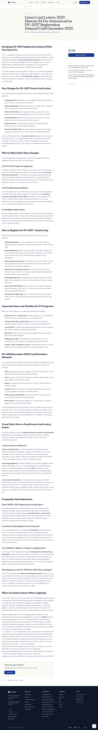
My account (11, 719)
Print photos (51, 2)
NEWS (26, 13)
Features (27, 697)
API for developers (30, 707)
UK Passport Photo (47, 697)
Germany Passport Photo (48, 709)
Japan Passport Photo (47, 711)
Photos (31, 2)
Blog (60, 702)
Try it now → (9, 672)
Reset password (12, 716)
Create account (13, 714)
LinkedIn (21, 680)
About (58, 2)
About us (61, 694)
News (30, 6)
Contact (61, 707)
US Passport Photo (47, 694)
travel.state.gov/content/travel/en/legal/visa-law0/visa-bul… (44, 32)
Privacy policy (79, 697)
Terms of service (80, 694)
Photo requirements (30, 699)
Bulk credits (28, 704)
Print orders (28, 709)
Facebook (9, 680)
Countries (43, 2)
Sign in (75, 2)
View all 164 (45, 716)
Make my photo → (81, 55)
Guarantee (61, 697)
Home (26, 6)
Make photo (84, 2)
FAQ (60, 699)
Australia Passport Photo (48, 702)
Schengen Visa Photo (47, 707)
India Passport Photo (47, 704)
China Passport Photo (47, 714)
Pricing (37, 2)
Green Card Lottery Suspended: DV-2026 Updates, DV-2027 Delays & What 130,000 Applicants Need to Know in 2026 (81, 76)
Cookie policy (79, 702)
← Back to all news (71, 84)
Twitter (16, 680)
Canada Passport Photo (48, 699)
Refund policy (79, 699)
